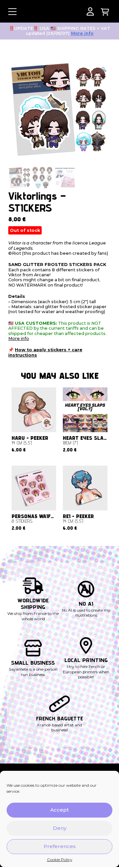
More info (82, 33)
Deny (59, 828)
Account (90, 11)
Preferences (60, 846)
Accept (59, 810)
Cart (105, 11)
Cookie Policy (59, 859)
